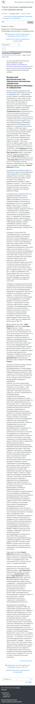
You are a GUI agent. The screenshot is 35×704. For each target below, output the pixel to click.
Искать (30, 22)
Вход (31, 2)
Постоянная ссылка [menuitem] (26, 661)
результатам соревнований (15, 104)
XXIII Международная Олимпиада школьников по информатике (19, 92)
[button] (3, 22)
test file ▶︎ (28, 682)
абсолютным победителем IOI (23, 119)
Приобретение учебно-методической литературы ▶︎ (17, 40)
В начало (4, 13)
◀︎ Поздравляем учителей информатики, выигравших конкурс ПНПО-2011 (17, 35)
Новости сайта (25, 13)
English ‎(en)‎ (6, 696)
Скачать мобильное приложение (11, 701)
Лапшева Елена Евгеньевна (12, 55)
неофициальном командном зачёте (19, 194)
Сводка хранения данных (9, 700)
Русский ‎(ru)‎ (5, 693)
